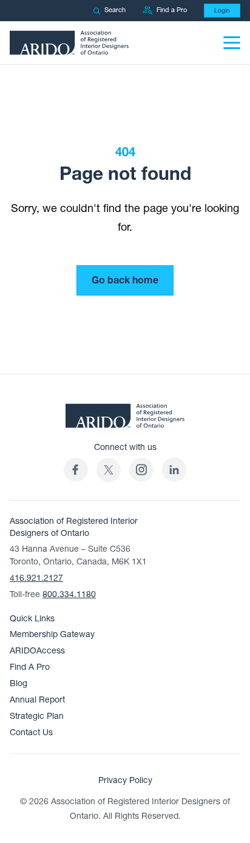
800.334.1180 (69, 594)
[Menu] (231, 42)
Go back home (125, 280)
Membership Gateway (52, 634)
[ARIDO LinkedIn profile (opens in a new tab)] (174, 469)
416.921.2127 (36, 578)
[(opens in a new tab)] (108, 469)
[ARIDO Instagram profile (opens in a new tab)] (141, 469)
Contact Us (31, 732)
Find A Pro (30, 667)
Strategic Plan (37, 716)
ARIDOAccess (37, 651)
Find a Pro (172, 10)
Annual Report (37, 700)
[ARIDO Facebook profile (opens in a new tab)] (76, 469)
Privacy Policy (125, 780)
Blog (18, 683)
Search (115, 10)
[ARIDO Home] (125, 419)
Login (222, 11)
